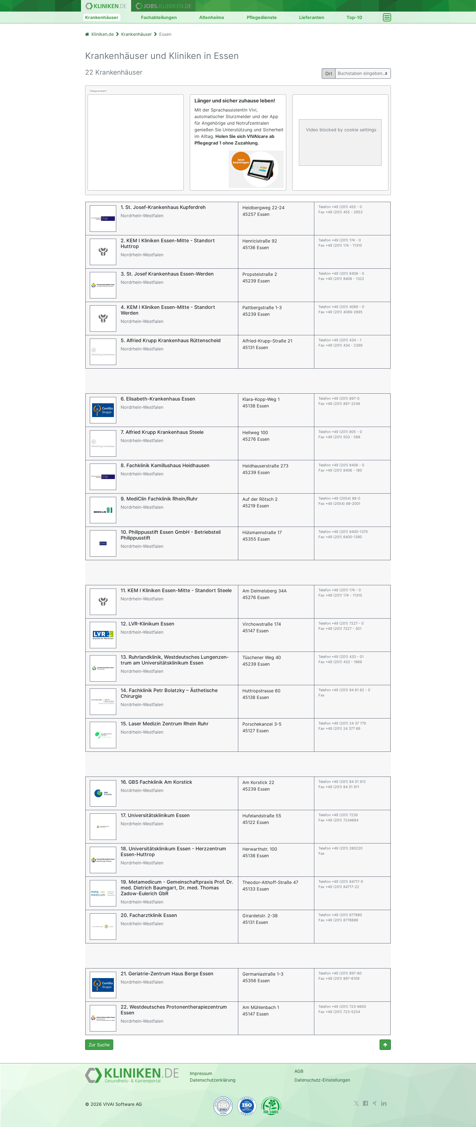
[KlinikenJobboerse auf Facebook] (365, 1103)
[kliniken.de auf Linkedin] (383, 1103)
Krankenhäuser (101, 17)
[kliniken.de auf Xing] (374, 1103)
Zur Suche (99, 1044)
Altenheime (211, 17)
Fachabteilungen (159, 17)
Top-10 (354, 17)
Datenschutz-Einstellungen (322, 1080)
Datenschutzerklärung (213, 1080)
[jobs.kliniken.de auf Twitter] (356, 1103)
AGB (298, 1071)
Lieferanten (311, 17)
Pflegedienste (262, 17)
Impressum (201, 1073)
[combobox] (365, 73)
